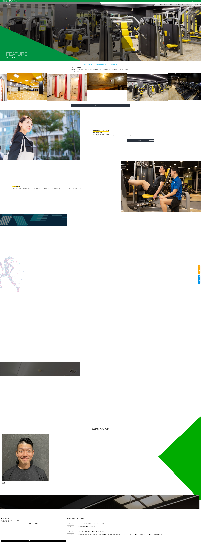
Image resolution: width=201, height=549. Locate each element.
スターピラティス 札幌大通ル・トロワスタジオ (111, 521)
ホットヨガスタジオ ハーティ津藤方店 (119, 529)
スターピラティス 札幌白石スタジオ (126, 521)
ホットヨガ (175, 4)
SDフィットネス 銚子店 (91, 526)
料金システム (183, 4)
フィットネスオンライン (118, 544)
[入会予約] (199, 279)
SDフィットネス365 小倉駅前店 (84, 534)
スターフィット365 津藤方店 (106, 529)
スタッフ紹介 (188, 4)
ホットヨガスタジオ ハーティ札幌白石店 (140, 521)
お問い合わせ (197, 4)
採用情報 (80, 544)
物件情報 (111, 544)
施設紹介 (179, 4)
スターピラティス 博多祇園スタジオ (156, 534)
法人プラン (107, 544)
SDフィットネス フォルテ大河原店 (84, 523)
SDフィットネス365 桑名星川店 (95, 529)
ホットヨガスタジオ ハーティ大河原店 (97, 523)
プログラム (165, 4)
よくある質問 (192, 4)
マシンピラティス (170, 4)
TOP (158, 4)
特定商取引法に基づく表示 (99, 544)
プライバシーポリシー (90, 544)
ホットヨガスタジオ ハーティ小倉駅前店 (97, 534)
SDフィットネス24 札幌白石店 (84, 521)
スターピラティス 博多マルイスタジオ (142, 534)
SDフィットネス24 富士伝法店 (84, 529)
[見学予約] (199, 269)
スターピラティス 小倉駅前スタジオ (111, 534)
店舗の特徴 (161, 4)
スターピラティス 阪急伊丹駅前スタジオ (85, 531)
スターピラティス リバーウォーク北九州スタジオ (126, 534)
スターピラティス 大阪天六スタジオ (99, 531)
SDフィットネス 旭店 (82, 526)
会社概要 (84, 544)
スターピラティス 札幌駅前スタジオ (96, 521)
